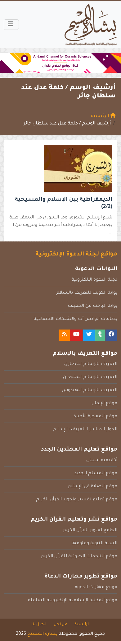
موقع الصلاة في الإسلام (92, 486)
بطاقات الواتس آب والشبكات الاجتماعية (75, 319)
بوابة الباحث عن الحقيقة (92, 306)
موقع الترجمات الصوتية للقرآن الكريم (79, 556)
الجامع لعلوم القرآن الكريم (90, 530)
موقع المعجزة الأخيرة (95, 416)
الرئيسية (82, 624)
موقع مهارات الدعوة (96, 587)
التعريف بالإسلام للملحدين (90, 377)
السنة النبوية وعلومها (94, 543)
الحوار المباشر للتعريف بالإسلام (85, 429)
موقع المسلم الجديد (95, 473)
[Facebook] (111, 335)
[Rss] (64, 335)
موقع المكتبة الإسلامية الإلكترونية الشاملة (72, 600)
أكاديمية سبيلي (101, 460)
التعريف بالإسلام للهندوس (89, 390)
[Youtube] (76, 335)
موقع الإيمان (104, 403)
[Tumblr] (100, 335)
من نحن (60, 624)
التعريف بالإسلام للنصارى (90, 364)
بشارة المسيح (42, 634)
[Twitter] (89, 335)
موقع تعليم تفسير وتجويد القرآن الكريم (76, 499)
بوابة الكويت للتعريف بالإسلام (86, 293)
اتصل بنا (38, 624)
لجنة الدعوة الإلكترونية (94, 280)
